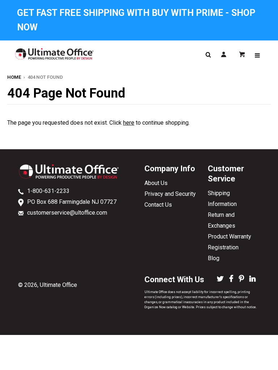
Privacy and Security (170, 193)
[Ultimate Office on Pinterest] (241, 279)
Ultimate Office (58, 284)
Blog (213, 258)
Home (14, 77)
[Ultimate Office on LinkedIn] (252, 279)
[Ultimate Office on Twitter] (220, 279)
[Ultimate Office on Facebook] (231, 279)
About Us (156, 183)
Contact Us (158, 204)
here (128, 122)
